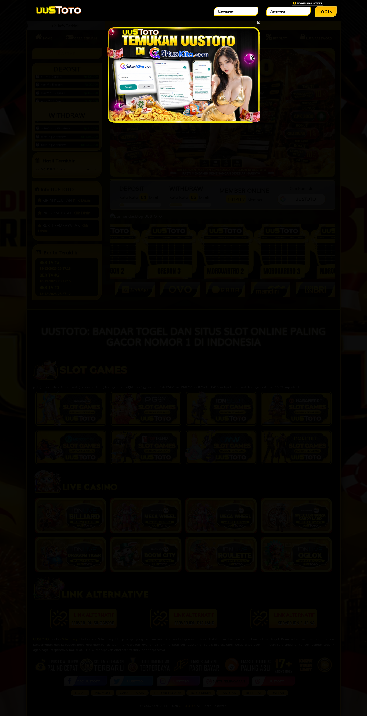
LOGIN (325, 11)
